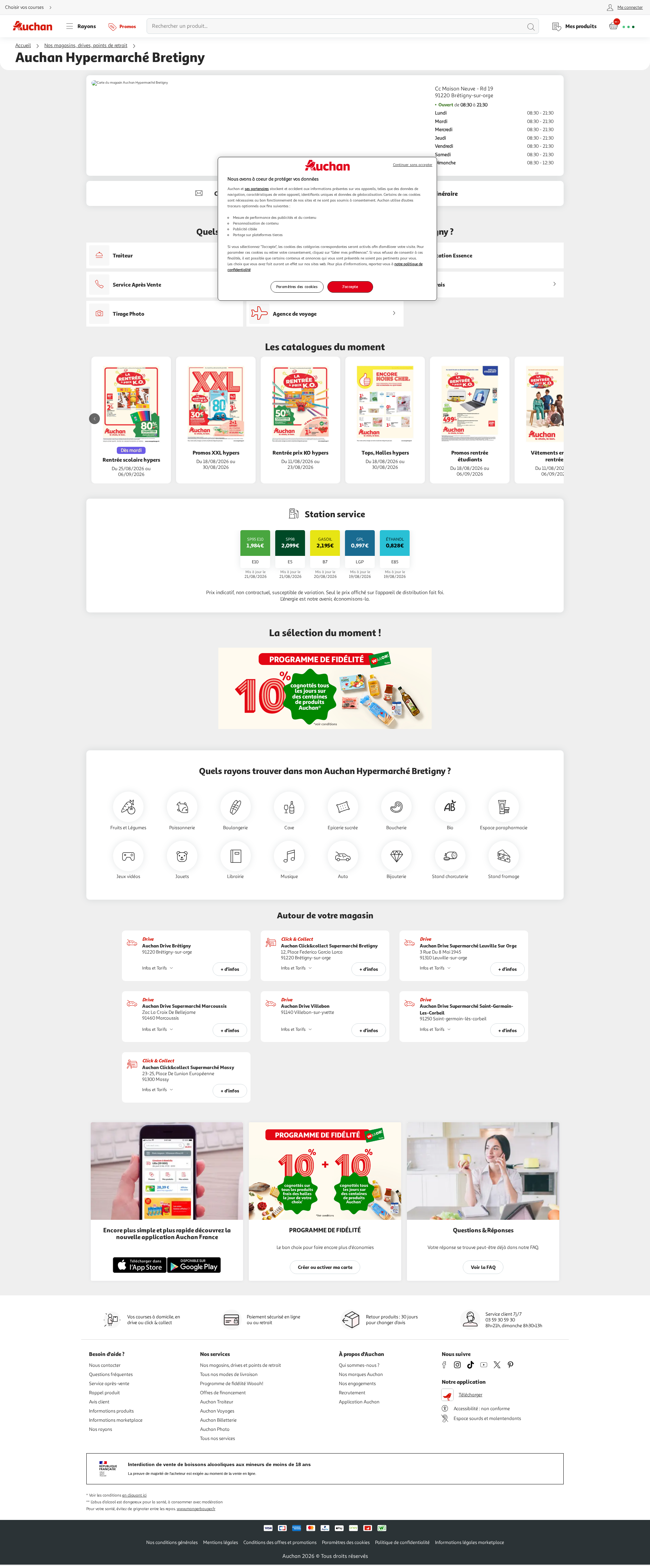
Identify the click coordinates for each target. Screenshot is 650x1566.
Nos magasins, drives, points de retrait (85, 45)
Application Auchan (359, 1402)
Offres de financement (223, 1393)
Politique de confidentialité (402, 1542)
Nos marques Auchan (361, 1374)
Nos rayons (100, 1429)
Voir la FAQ (483, 1267)
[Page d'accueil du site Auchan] (35, 26)
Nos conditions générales (172, 1542)
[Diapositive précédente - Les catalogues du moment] (94, 418)
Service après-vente (109, 1383)
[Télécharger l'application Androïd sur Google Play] (194, 1272)
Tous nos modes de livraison (229, 1374)
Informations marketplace (116, 1420)
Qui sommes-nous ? (359, 1365)
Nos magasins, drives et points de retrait (240, 1365)
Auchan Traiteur (216, 1402)
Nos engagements (357, 1383)
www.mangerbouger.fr (196, 1508)
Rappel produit (104, 1393)
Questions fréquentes (111, 1374)
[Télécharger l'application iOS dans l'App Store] (140, 1272)
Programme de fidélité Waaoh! (231, 1383)
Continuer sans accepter (412, 165)
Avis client (99, 1402)
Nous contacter (105, 1365)
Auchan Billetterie (218, 1420)
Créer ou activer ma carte (325, 1267)
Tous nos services (217, 1438)
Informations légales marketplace (469, 1542)
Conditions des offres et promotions (280, 1542)
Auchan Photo (215, 1429)
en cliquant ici (134, 1495)
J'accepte (350, 286)
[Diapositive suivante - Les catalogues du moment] (555, 418)
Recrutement (352, 1393)
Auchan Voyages (217, 1411)
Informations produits (111, 1411)
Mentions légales (220, 1542)
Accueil (23, 45)
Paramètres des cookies (297, 286)
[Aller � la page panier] (622, 26)
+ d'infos (230, 969)
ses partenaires (257, 188)
